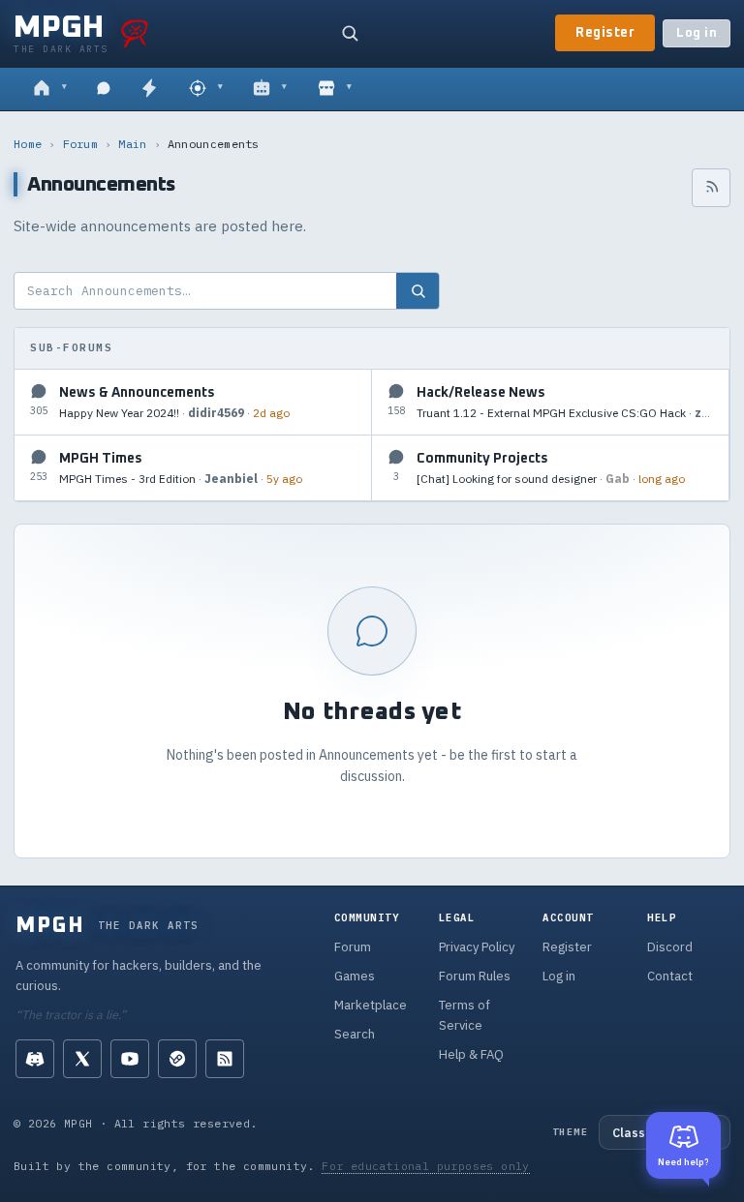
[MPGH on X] (82, 1058)
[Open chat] (103, 89)
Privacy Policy (476, 947)
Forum (81, 143)
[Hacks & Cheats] (205, 89)
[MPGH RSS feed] (224, 1058)
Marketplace (370, 1005)
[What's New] (149, 89)
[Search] (349, 32)
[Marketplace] (334, 89)
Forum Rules (475, 976)
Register (605, 33)
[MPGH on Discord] (35, 1058)
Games (354, 976)
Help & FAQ (471, 1054)
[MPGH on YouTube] (129, 1058)
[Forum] (49, 89)
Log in (696, 33)
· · (174, 413)
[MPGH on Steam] (177, 1058)
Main (132, 143)
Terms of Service (464, 1015)
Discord (670, 947)
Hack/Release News (481, 393)
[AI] (269, 89)
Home (28, 143)
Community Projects (482, 459)
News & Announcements (137, 393)
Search (354, 1034)
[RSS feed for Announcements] (711, 187)
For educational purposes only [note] (426, 1165)
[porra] (134, 32)
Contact (670, 976)
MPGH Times (100, 459)
